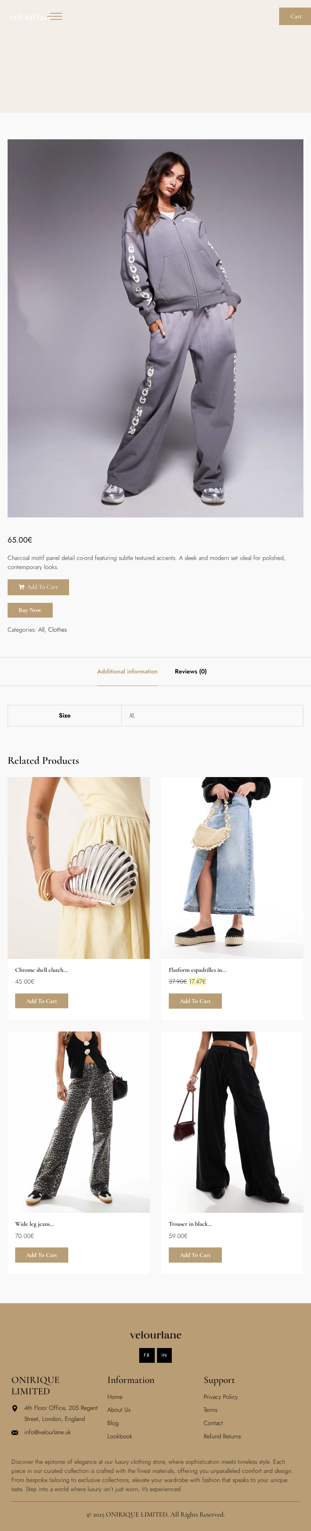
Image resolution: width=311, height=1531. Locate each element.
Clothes (57, 629)
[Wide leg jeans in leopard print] (79, 1122)
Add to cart (42, 587)
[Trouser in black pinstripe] (232, 1122)
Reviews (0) (191, 671)
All (41, 629)
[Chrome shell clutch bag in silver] (79, 868)
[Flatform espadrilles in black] (232, 868)
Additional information (127, 671)
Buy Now (30, 610)
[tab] (127, 671)
